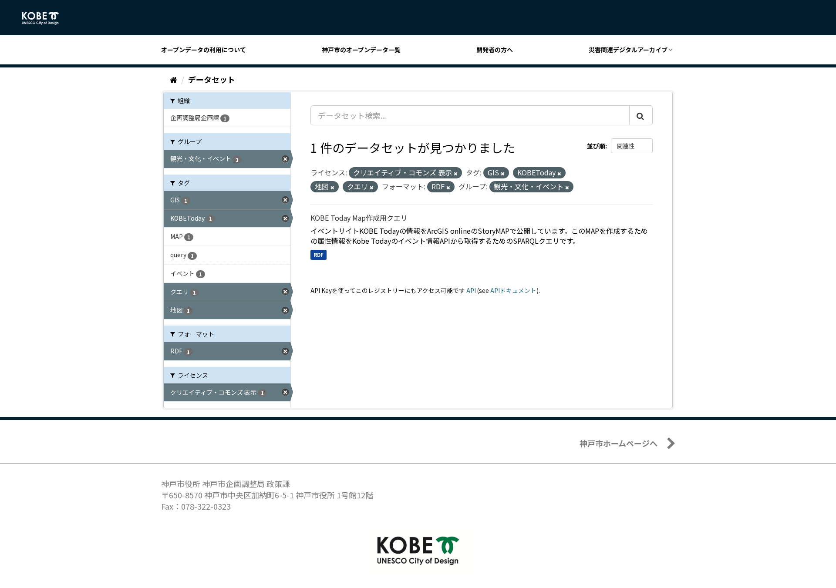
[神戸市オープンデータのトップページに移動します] (45, 18)
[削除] (456, 173)
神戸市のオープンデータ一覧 (361, 49)
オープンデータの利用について (203, 49)
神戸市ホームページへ (618, 443)
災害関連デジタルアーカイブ (628, 49)
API (471, 290)
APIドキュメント (513, 290)
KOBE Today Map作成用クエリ (359, 217)
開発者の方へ (494, 49)
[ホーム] (173, 79)
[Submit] (641, 115)
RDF (319, 254)
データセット (211, 79)
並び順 (596, 145)
